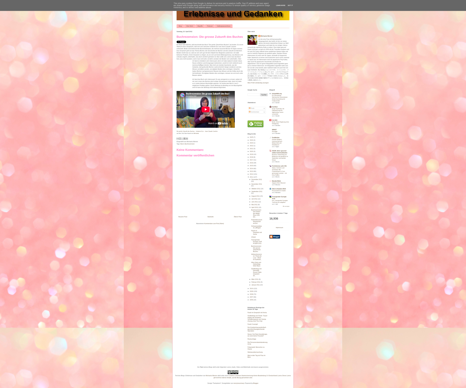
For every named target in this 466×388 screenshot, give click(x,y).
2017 (252, 160)
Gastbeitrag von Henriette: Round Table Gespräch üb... (256, 272)
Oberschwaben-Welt (279, 189)
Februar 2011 (256, 282)
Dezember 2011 (256, 179)
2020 (252, 151)
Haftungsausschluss (223, 26)
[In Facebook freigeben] (184, 138)
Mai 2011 (254, 204)
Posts (252, 108)
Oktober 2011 (256, 189)
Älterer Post (237, 217)
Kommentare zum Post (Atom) (214, 223)
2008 (252, 294)
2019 (252, 154)
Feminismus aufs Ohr (279, 166)
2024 (252, 140)
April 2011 (254, 207)
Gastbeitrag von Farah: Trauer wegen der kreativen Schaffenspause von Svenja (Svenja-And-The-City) (257, 318)
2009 (252, 291)
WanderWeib (276, 181)
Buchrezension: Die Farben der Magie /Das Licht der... (256, 213)
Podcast (209, 26)
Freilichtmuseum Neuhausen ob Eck (256, 221)
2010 (252, 288)
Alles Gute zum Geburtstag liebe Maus (256, 264)
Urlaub (253, 237)
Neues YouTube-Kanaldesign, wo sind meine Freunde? (257, 335)
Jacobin (274, 120)
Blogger (255, 383)
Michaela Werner (266, 36)
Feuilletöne (275, 137)
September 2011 (256, 191)
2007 (252, 297)
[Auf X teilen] (182, 138)
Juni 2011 (254, 202)
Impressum (279, 227)
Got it (290, 5)
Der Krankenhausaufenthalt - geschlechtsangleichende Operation (257, 329)
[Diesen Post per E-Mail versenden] (177, 138)
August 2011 (255, 196)
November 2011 (256, 184)
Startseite (210, 217)
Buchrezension (190, 144)
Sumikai (275, 107)
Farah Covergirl (253, 324)
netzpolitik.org (277, 93)
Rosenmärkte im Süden (279, 190)
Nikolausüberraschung (255, 352)
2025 (252, 137)
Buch (182, 144)
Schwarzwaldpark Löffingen (256, 227)
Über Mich (189, 26)
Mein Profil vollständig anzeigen (258, 83)
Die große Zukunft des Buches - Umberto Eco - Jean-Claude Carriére (197, 131)
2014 (252, 168)
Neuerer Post (182, 217)
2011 (252, 177)
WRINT (274, 130)
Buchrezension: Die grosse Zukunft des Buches (210, 36)
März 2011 (255, 279)
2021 (252, 148)
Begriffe (200, 26)
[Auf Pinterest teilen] (187, 138)
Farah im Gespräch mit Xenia (256, 232)
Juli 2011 (254, 199)
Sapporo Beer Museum (279, 183)
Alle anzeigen (286, 206)
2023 (252, 143)
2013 (252, 171)
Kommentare (254, 112)
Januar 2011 (255, 285)
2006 (252, 300)
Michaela (196, 133)
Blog (180, 26)
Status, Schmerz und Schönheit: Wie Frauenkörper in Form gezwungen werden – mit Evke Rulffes (279, 171)
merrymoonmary (238, 383)
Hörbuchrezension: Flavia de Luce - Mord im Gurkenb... (256, 256)
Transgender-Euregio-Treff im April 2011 (256, 241)
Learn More (280, 5)
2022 (252, 146)
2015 (252, 165)
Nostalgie (274, 131)
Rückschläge (252, 339)
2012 (252, 174)
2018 (252, 157)
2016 (252, 163)
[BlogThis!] (180, 138)
